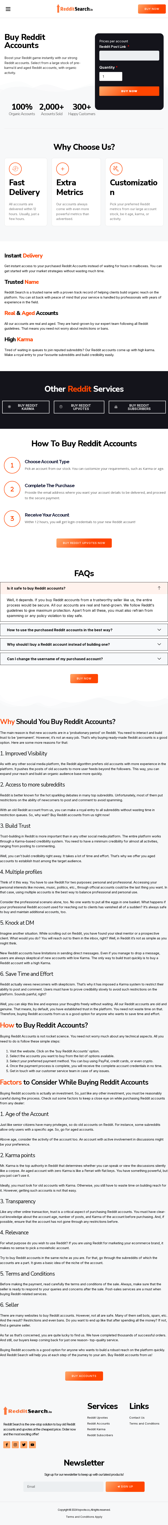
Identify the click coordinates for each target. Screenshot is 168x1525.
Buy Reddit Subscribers (139, 407)
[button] (8, 9)
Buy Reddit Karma (28, 407)
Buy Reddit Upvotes (81, 407)
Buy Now (129, 91)
